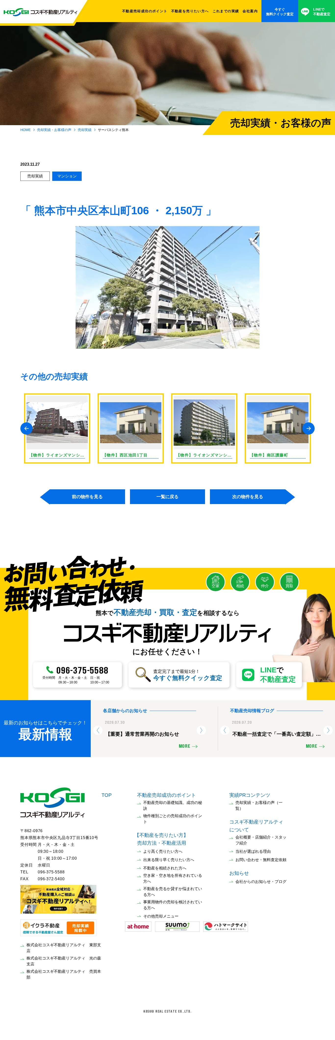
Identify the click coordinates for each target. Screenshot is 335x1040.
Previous (26, 428)
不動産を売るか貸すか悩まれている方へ (172, 892)
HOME (25, 130)
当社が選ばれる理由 (253, 851)
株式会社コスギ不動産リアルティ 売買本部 (63, 974)
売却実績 (84, 130)
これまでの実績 (226, 11)
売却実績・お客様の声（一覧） (259, 805)
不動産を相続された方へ (164, 868)
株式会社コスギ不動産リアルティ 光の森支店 (63, 961)
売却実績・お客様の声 (54, 130)
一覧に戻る (167, 496)
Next (308, 428)
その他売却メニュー (161, 916)
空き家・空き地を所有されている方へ (172, 878)
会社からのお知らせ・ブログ (260, 882)
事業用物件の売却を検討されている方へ (172, 905)
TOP (107, 795)
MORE (184, 746)
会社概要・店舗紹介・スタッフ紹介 (260, 840)
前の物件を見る (87, 496)
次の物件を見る (247, 496)
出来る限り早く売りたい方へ (168, 860)
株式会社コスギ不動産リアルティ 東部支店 (63, 948)
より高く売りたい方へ (162, 851)
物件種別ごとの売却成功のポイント (172, 819)
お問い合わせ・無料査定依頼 (260, 860)
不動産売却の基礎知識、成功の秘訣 (172, 805)
